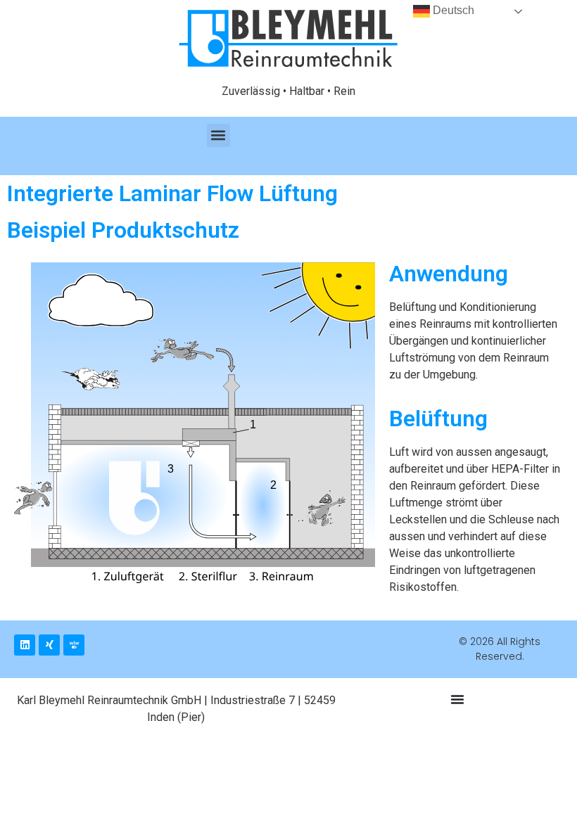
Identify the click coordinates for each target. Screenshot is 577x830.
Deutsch (452, 10)
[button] (218, 135)
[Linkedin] (24, 645)
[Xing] (49, 645)
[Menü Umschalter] (457, 699)
